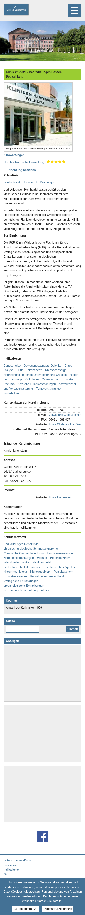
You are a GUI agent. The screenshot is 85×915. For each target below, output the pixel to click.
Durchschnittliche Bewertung (24, 162)
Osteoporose (50, 379)
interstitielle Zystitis (16, 562)
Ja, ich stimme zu (25, 908)
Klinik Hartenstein (60, 497)
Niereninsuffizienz (15, 571)
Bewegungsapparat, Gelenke (42, 365)
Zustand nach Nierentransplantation (27, 590)
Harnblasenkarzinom (60, 553)
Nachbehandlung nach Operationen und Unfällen (35, 374)
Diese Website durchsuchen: (23, 627)
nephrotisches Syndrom (61, 567)
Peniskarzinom (63, 571)
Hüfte (20, 370)
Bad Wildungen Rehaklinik (21, 544)
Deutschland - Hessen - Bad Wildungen (29, 182)
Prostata (67, 379)
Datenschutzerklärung (58, 908)
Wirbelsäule (11, 393)
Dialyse (8, 370)
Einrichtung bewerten (21, 170)
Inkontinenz (34, 370)
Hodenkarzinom (60, 558)
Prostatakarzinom (15, 576)
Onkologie (32, 379)
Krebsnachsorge (55, 370)
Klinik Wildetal (41, 562)
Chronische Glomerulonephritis (24, 553)
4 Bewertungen (14, 155)
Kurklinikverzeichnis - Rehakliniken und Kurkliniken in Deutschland (20, 10)
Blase (68, 365)
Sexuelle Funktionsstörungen (37, 384)
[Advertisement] (43, 673)
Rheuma (9, 384)
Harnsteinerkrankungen (19, 558)
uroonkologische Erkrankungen (24, 585)
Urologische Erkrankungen (21, 581)
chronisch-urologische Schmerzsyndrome (31, 548)
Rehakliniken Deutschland (47, 576)
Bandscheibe (12, 365)
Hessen (42, 558)
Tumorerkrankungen (49, 388)
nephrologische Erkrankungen (23, 567)
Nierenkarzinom (40, 571)
